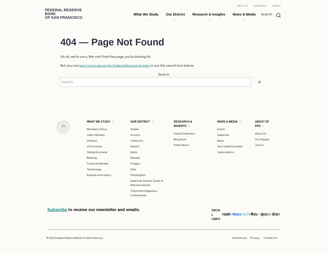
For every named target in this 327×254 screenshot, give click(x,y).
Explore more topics (99, 175)
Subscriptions (225, 152)
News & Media (244, 14)
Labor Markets (96, 135)
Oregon (135, 163)
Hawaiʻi (135, 146)
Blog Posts (180, 139)
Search (163, 74)
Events (221, 129)
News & (227, 121)
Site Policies (239, 238)
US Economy (94, 146)
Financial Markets (98, 163)
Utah (133, 169)
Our (140, 121)
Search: (266, 14)
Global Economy (97, 152)
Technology (94, 169)
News (220, 141)
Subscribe (57, 209)
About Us (242, 5)
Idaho (134, 152)
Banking (92, 158)
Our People (260, 5)
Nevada (135, 158)
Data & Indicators (184, 133)
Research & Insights (208, 14)
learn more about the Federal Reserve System (114, 65)
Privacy (255, 238)
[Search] (260, 82)
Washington (137, 175)
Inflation (92, 141)
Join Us (276, 5)
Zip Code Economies (230, 146)
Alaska (134, 129)
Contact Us (270, 238)
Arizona (135, 135)
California (136, 141)
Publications (181, 145)
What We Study (146, 14)
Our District (175, 14)
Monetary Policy (97, 129)
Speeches (223, 135)
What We (98, 121)
